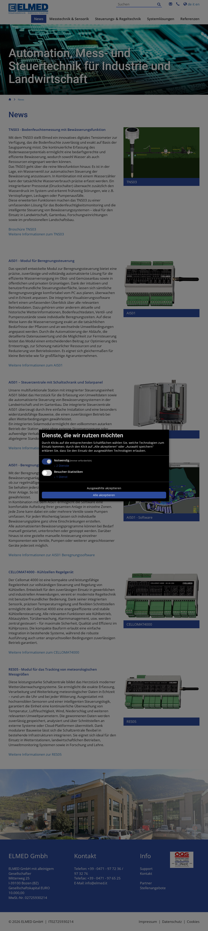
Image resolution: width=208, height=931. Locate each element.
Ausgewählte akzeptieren (104, 488)
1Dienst (60, 477)
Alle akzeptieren (104, 495)
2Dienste (61, 466)
